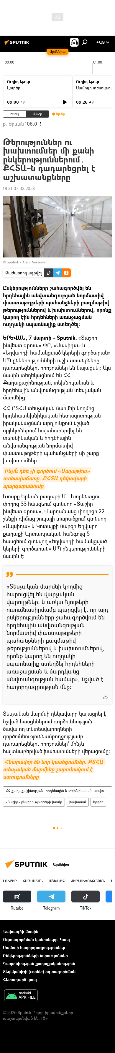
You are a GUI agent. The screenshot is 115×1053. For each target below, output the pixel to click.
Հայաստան (33, 880)
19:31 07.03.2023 (19, 188)
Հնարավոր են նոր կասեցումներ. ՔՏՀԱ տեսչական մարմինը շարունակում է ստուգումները (54, 769)
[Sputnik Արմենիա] (17, 44)
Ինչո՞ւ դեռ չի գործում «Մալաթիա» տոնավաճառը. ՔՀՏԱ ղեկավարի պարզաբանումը (47, 478)
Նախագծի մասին (20, 931)
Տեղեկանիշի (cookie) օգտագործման (39, 971)
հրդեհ (98, 801)
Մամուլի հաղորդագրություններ (34, 947)
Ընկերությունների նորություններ (35, 955)
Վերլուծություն (87, 880)
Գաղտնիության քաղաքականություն (39, 963)
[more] (105, 697)
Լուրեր (13, 88)
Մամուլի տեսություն (95, 88)
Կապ (65, 939)
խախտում (77, 801)
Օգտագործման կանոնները (30, 939)
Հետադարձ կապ (20, 979)
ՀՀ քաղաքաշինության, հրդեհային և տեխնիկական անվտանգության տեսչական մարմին (59, 790)
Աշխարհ (57, 880)
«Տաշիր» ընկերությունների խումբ (34, 801)
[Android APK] (21, 996)
